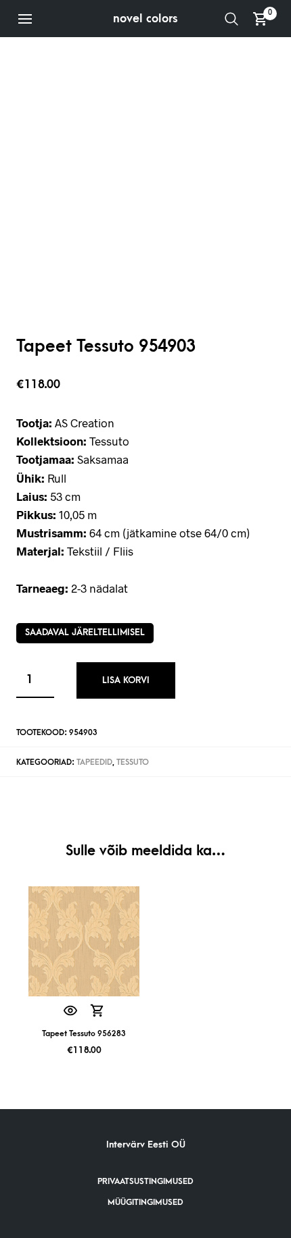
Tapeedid (94, 762)
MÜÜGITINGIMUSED (145, 1202)
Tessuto (132, 762)
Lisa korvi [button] (97, 1010)
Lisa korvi (126, 680)
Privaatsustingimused (145, 1181)
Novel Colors (145, 18)
